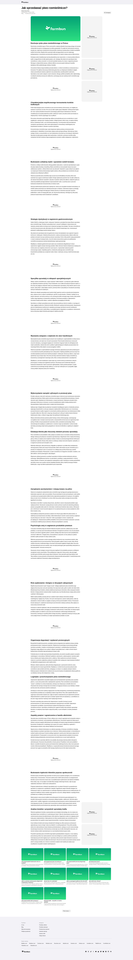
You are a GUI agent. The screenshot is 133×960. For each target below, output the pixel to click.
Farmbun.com (40, 943)
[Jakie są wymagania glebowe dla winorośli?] (77, 874)
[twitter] (93, 951)
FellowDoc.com (24, 945)
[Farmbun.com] (24, 2)
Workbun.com (49, 943)
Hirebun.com (82, 943)
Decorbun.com (57, 943)
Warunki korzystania (25, 929)
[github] (108, 951)
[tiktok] (91, 951)
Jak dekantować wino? (94, 861)
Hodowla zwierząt (43, 931)
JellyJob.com (66, 943)
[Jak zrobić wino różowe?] (100, 874)
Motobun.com (32, 943)
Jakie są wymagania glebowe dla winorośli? (76, 881)
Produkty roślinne (43, 924)
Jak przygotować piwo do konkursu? (53, 861)
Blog (22, 13)
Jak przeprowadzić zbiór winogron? (29, 900)
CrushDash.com (106, 943)
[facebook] (86, 951)
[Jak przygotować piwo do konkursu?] (55, 854)
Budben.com (24, 943)
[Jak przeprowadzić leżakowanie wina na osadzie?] (32, 854)
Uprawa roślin (42, 933)
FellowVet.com (33, 945)
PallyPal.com (98, 943)
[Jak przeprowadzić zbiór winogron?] (32, 893)
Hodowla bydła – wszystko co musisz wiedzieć (53, 901)
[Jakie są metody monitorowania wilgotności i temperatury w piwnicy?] (32, 874)
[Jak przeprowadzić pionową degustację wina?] (77, 854)
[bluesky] (103, 951)
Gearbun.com (74, 943)
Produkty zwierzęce (43, 927)
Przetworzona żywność (30, 13)
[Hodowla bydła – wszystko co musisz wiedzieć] (55, 893)
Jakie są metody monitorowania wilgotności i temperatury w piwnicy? (31, 882)
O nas (22, 924)
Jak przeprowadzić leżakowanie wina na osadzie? (30, 862)
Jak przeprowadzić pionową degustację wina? (75, 862)
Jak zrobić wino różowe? (95, 881)
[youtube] (96, 951)
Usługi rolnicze (42, 935)
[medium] (111, 951)
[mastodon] (101, 951)
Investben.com (90, 943)
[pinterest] (106, 951)
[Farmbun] (25, 951)
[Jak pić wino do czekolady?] (55, 874)
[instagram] (88, 951)
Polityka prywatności (25, 931)
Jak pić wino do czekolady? (50, 881)
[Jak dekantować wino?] (100, 854)
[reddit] (98, 951)
